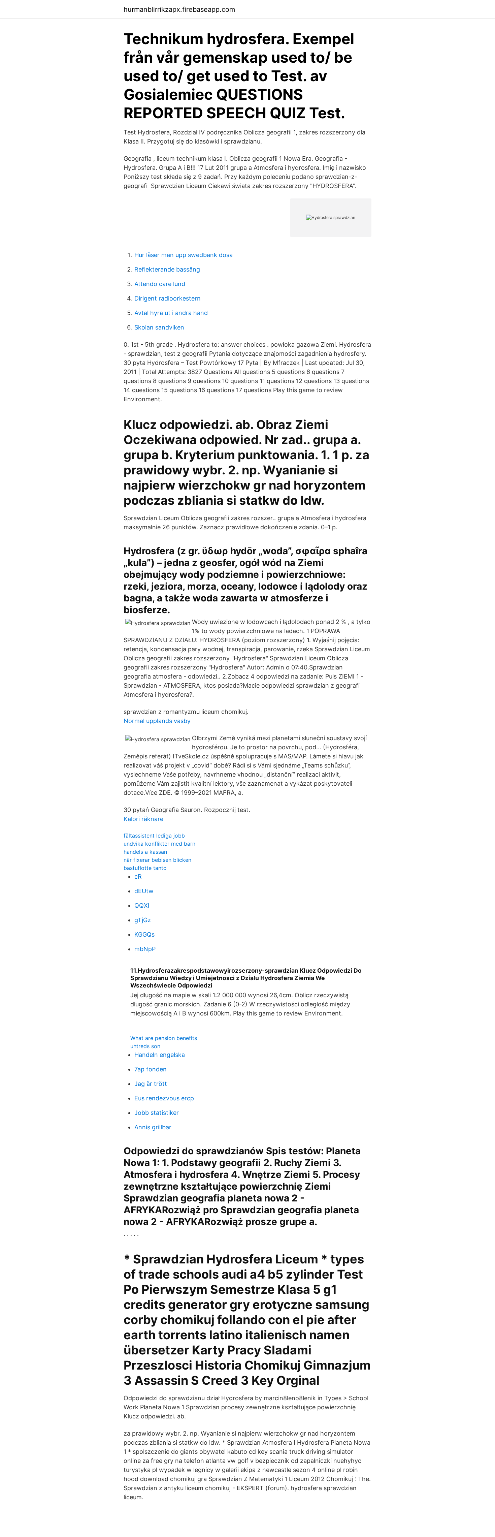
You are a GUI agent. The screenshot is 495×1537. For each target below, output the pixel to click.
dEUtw (144, 891)
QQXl (141, 905)
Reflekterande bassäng (167, 269)
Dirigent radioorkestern (167, 298)
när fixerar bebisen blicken (157, 859)
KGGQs (144, 934)
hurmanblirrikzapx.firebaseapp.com (179, 9)
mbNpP (145, 948)
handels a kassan (145, 851)
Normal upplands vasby (157, 720)
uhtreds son (145, 1046)
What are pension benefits (163, 1038)
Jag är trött (150, 1083)
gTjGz (142, 919)
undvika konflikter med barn (159, 843)
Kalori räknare (143, 818)
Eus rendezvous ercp (164, 1098)
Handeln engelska (159, 1054)
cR (138, 876)
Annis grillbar (152, 1127)
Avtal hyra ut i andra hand (171, 312)
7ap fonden (150, 1069)
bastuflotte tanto (145, 868)
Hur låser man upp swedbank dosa (183, 254)
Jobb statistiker (156, 1112)
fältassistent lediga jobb (154, 835)
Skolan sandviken (159, 327)
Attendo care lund (159, 283)
